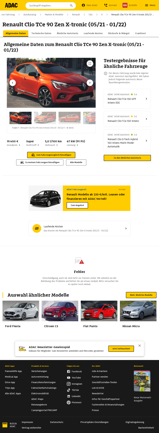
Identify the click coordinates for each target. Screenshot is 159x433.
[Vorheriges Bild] (12, 83)
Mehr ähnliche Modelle (141, 295)
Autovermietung (39, 376)
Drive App (10, 382)
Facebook (77, 371)
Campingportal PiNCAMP (44, 410)
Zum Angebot (77, 205)
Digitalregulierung (135, 422)
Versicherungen (39, 371)
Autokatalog (29, 14)
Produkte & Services (40, 366)
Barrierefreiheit (146, 427)
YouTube (76, 377)
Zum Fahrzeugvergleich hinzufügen (53, 155)
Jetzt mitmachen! (121, 348)
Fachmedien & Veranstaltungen (108, 404)
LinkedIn (76, 396)
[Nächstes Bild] (90, 83)
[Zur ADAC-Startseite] (11, 5)
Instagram (77, 383)
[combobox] (50, 5)
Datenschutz (56, 422)
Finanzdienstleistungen (43, 382)
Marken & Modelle (54, 14)
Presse (95, 410)
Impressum (27, 422)
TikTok (75, 390)
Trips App (10, 388)
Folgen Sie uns (73, 366)
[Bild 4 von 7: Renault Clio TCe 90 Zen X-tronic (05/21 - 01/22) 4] (94, 117)
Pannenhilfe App (13, 371)
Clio (91, 14)
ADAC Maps (37, 399)
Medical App (11, 376)
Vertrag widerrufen (31, 427)
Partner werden (100, 376)
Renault (76, 14)
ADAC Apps (10, 366)
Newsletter (98, 393)
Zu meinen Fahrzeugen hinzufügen (42, 162)
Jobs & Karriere (99, 371)
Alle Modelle (76, 162)
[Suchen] (71, 5)
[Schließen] (139, 346)
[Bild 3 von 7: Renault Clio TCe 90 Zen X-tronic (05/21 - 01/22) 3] (70, 117)
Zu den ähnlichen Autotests (127, 158)
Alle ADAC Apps (13, 393)
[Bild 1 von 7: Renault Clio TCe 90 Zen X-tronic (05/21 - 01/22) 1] (20, 117)
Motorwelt (138, 366)
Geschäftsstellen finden (104, 382)
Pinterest (77, 402)
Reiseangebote (39, 404)
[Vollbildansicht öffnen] (90, 63)
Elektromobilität (40, 393)
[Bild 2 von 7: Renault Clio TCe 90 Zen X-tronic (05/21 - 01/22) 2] (45, 117)
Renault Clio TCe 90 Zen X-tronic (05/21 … (132, 14)
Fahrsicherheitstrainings (43, 388)
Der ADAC (96, 366)
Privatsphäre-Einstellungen (94, 422)
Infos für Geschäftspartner (106, 399)
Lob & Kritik (98, 388)
